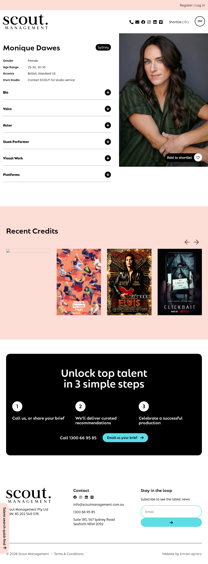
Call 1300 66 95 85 (78, 437)
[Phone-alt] (131, 22)
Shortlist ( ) (179, 22)
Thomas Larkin (129, 287)
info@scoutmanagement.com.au (98, 504)
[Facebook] (143, 22)
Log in (200, 5)
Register (186, 5)
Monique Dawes (28, 289)
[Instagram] (149, 22)
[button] (187, 242)
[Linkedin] (155, 22)
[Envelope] (137, 22)
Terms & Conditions (68, 554)
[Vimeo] (161, 22)
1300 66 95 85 (84, 512)
